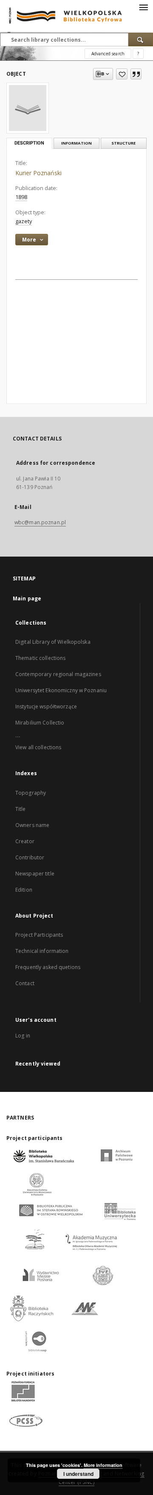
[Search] (140, 39)
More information (103, 1465)
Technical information (42, 951)
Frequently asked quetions (47, 967)
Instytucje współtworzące (46, 706)
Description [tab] (29, 143)
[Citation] (136, 74)
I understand (78, 1474)
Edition (23, 889)
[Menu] (143, 7)
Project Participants (39, 934)
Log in (22, 1035)
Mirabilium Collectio (39, 722)
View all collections (38, 747)
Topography (30, 792)
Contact (24, 983)
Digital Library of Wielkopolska (53, 641)
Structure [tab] (123, 143)
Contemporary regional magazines (58, 674)
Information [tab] (76, 143)
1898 (21, 197)
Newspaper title (34, 873)
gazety (23, 221)
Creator (24, 841)
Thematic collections (40, 658)
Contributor (29, 857)
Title (20, 809)
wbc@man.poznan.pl (40, 522)
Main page (27, 598)
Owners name (32, 825)
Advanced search (108, 54)
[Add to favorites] (122, 74)
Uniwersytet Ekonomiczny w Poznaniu (61, 690)
